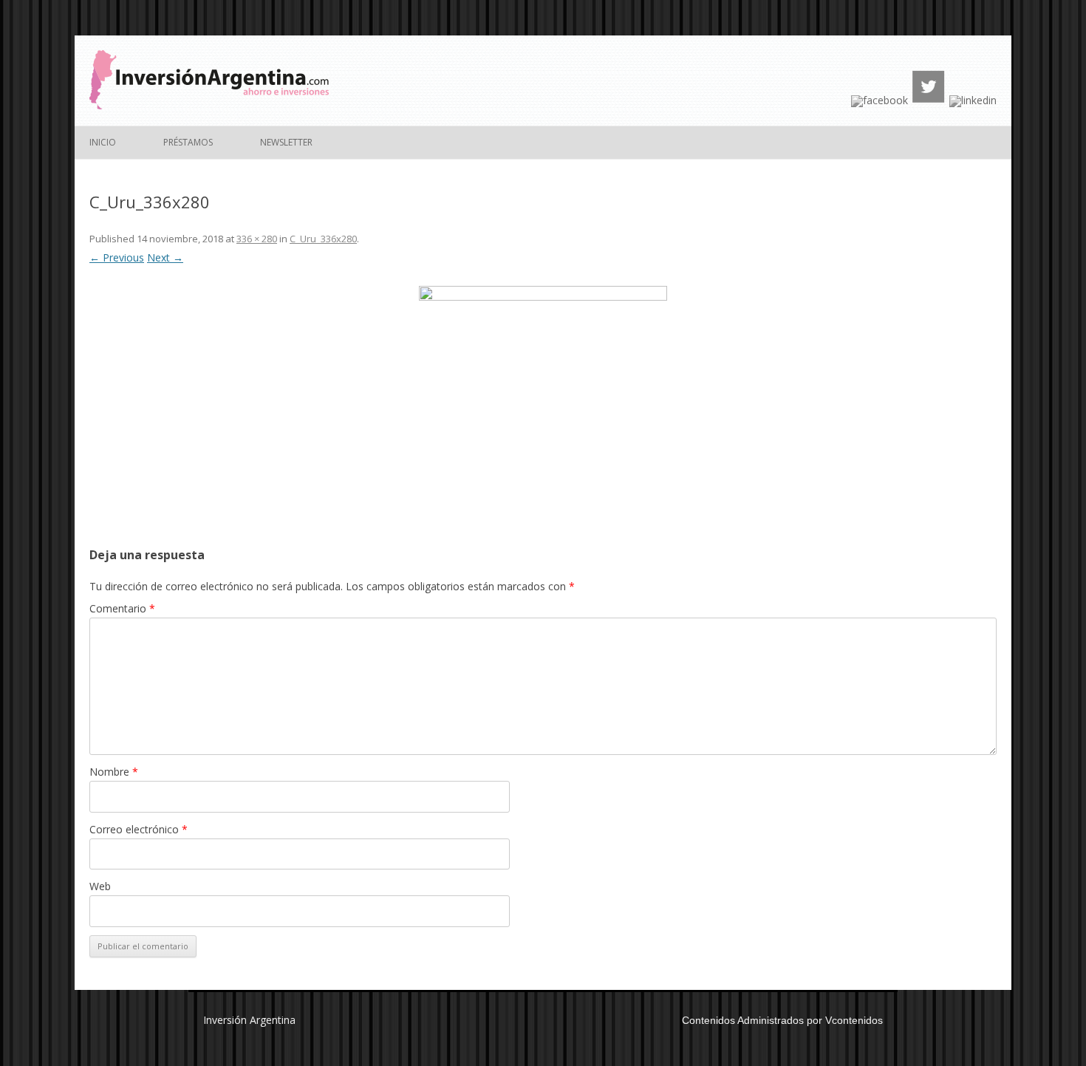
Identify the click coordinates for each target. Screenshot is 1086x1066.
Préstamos (188, 142)
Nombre (113, 772)
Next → (165, 257)
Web (100, 886)
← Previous (116, 257)
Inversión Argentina (249, 1020)
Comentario (122, 608)
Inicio (102, 142)
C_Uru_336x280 (323, 238)
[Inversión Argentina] (209, 105)
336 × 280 (256, 238)
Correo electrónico (138, 829)
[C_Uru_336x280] (543, 389)
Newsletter (286, 142)
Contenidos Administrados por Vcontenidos (782, 1020)
